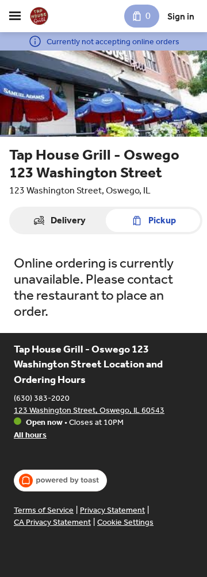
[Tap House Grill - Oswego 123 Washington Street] (39, 16)
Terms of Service (44, 510)
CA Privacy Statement (52, 522)
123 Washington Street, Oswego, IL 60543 (89, 410)
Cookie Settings (125, 522)
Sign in (180, 16)
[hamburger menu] (15, 16)
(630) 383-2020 (42, 398)
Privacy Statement (112, 510)
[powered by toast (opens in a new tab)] (60, 480)
